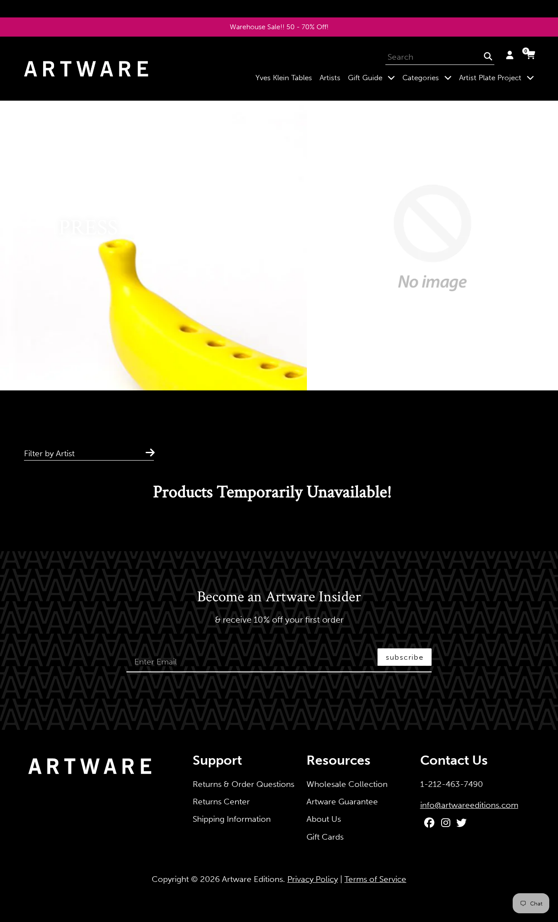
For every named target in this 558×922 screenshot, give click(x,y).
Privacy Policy (312, 879)
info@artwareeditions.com (469, 805)
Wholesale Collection (347, 784)
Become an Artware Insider (279, 597)
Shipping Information (232, 819)
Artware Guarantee (342, 802)
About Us (323, 819)
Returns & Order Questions (243, 784)
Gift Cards (325, 837)
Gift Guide (373, 77)
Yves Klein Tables (283, 77)
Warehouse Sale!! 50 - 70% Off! (279, 27)
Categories (428, 77)
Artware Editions (252, 879)
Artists (330, 77)
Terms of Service (375, 879)
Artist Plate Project (498, 77)
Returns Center (221, 802)
